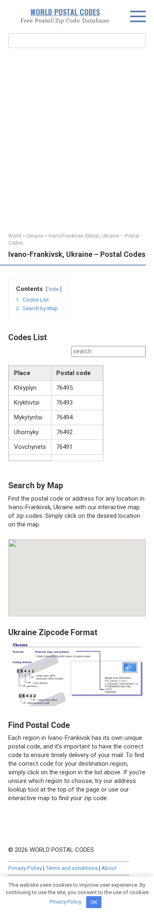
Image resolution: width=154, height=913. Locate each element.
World (14, 236)
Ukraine (35, 236)
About (109, 868)
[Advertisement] (77, 139)
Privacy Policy (25, 868)
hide (54, 289)
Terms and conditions (72, 868)
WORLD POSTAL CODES (65, 12)
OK (93, 902)
